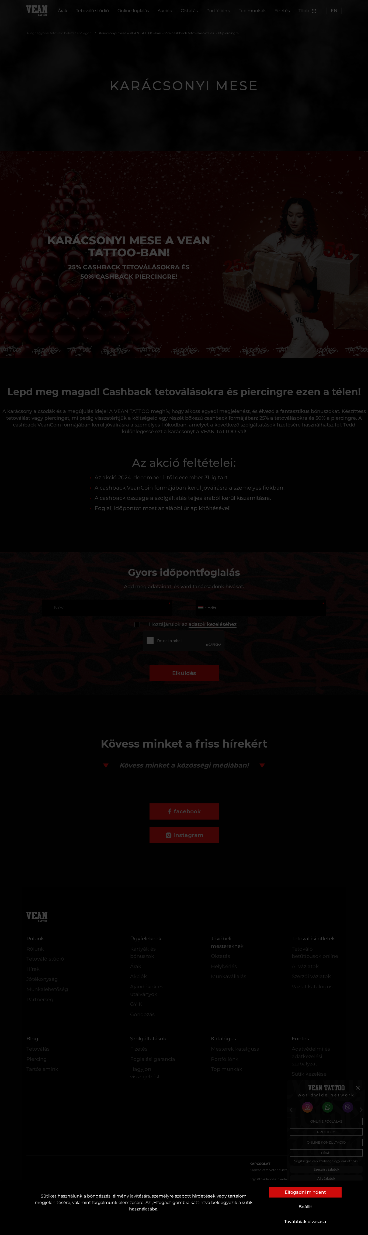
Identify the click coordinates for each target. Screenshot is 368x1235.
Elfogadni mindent (305, 1192)
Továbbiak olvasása (305, 1221)
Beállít (305, 1206)
